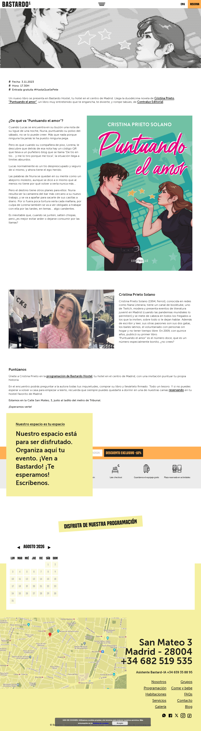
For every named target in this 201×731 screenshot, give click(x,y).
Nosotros (158, 682)
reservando (176, 390)
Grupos (186, 682)
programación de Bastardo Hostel (69, 376)
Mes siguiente (49, 547)
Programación (155, 688)
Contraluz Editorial (150, 102)
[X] (176, 716)
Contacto (184, 700)
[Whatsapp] (164, 716)
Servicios (159, 700)
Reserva (194, 4)
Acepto (120, 723)
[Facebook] (170, 716)
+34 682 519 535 (156, 660)
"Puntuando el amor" (23, 102)
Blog (188, 707)
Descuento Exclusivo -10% (123, 453)
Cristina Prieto (164, 98)
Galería (160, 707)
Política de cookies (101, 723)
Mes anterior (18, 547)
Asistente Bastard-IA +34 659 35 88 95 (164, 672)
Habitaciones (155, 694)
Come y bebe (181, 688)
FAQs (188, 694)
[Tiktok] (189, 716)
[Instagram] (183, 716)
